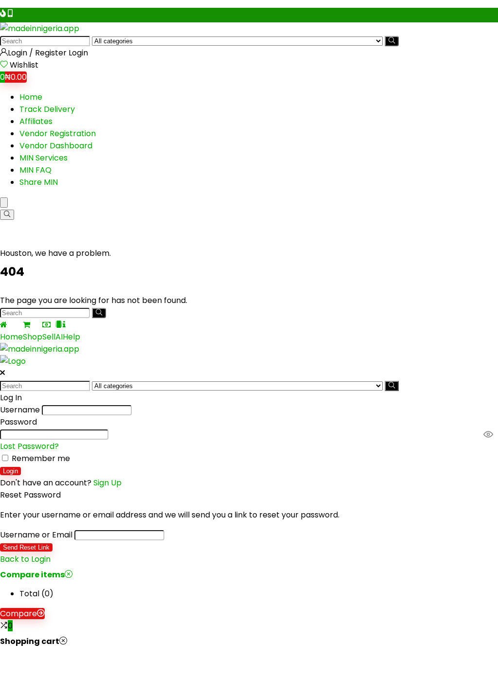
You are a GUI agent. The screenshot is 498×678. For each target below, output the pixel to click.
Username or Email (36, 534)
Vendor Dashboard (55, 145)
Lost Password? (29, 446)
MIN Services (43, 157)
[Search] (392, 41)
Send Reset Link (26, 547)
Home (30, 97)
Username (20, 409)
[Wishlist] (5, 65)
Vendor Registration (57, 133)
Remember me (40, 458)
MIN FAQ (35, 170)
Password (18, 422)
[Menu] (4, 202)
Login (10, 471)
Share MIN (38, 182)
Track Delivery (47, 109)
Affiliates (36, 121)
